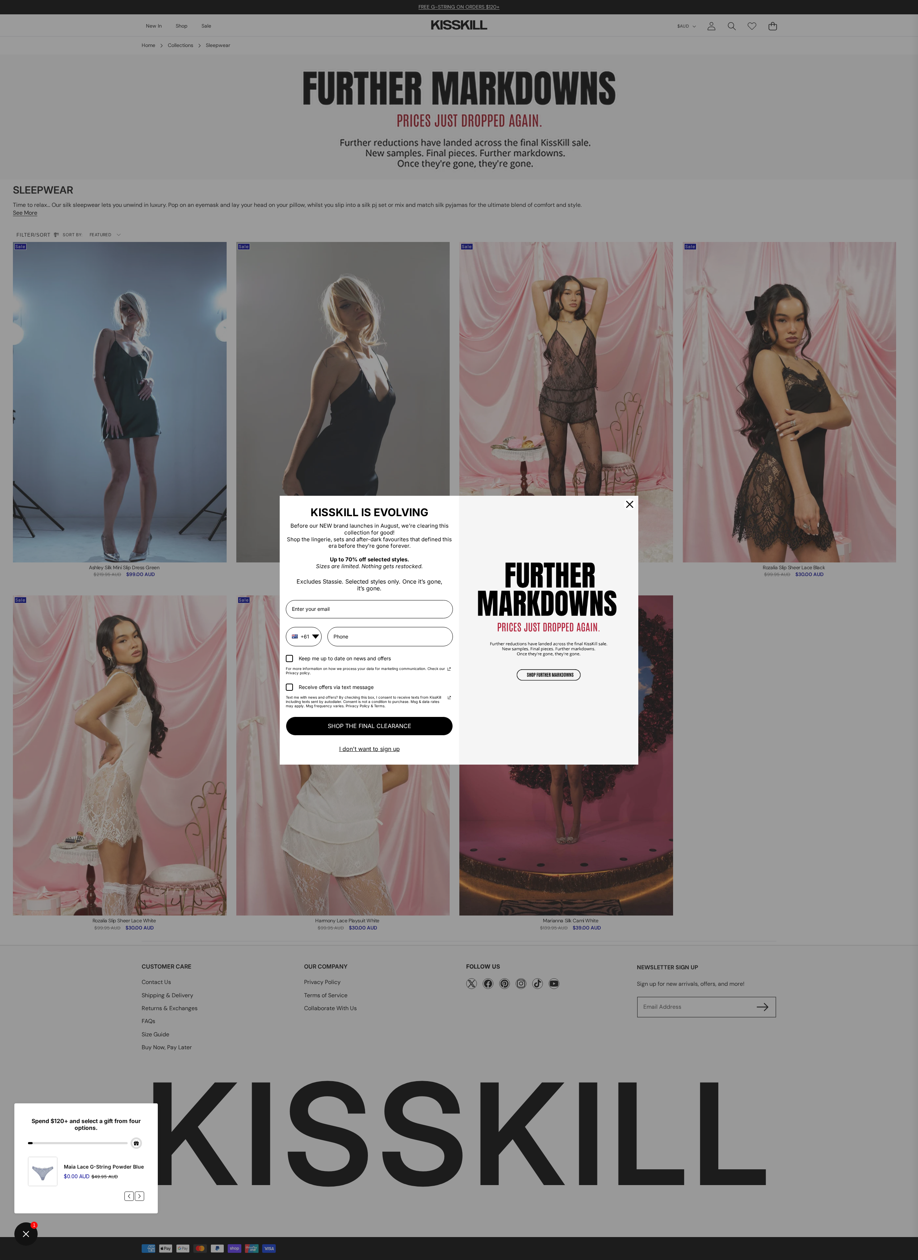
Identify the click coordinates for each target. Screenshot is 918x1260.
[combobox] (304, 636)
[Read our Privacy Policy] (449, 669)
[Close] (629, 504)
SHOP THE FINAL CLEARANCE (369, 725)
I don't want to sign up (369, 748)
